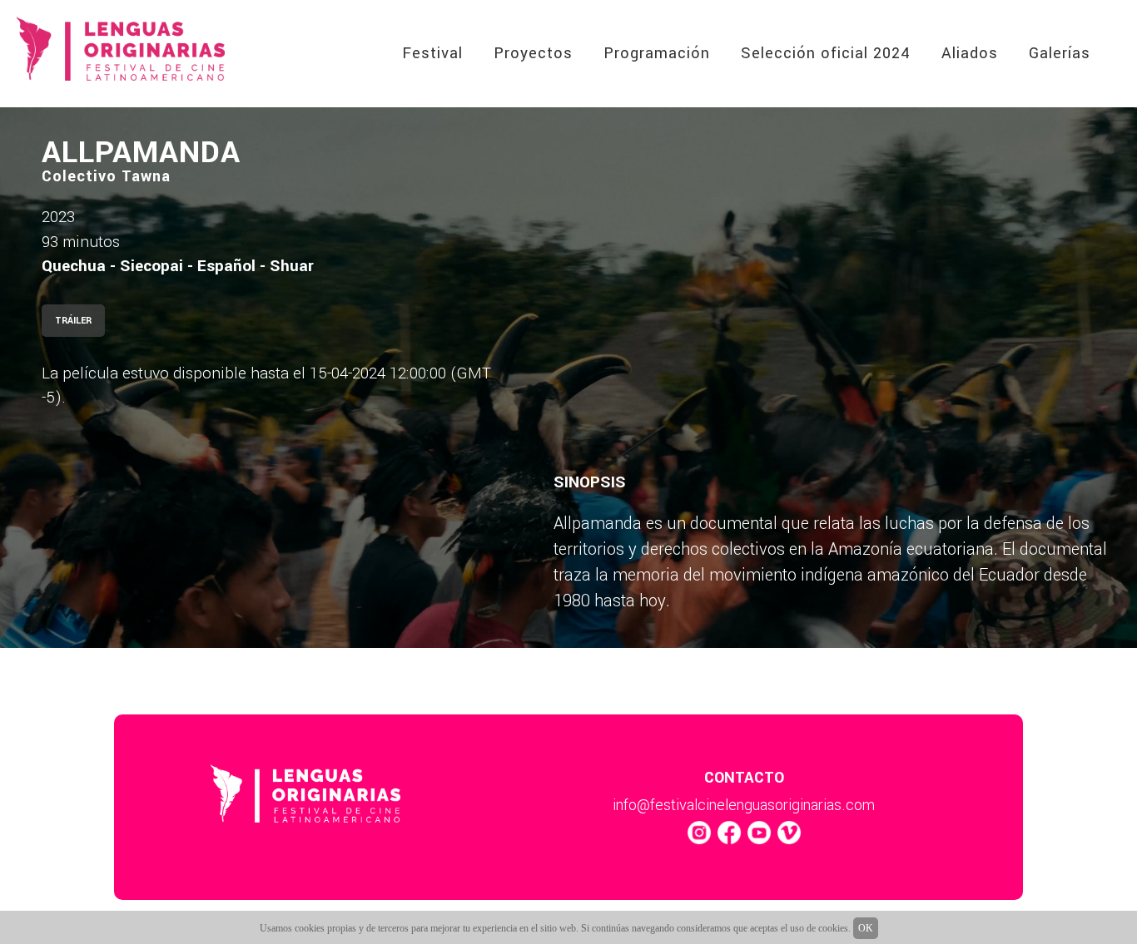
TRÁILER (73, 320)
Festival (432, 53)
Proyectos (533, 53)
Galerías (1059, 53)
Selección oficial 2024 (826, 53)
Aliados (969, 53)
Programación (656, 53)
